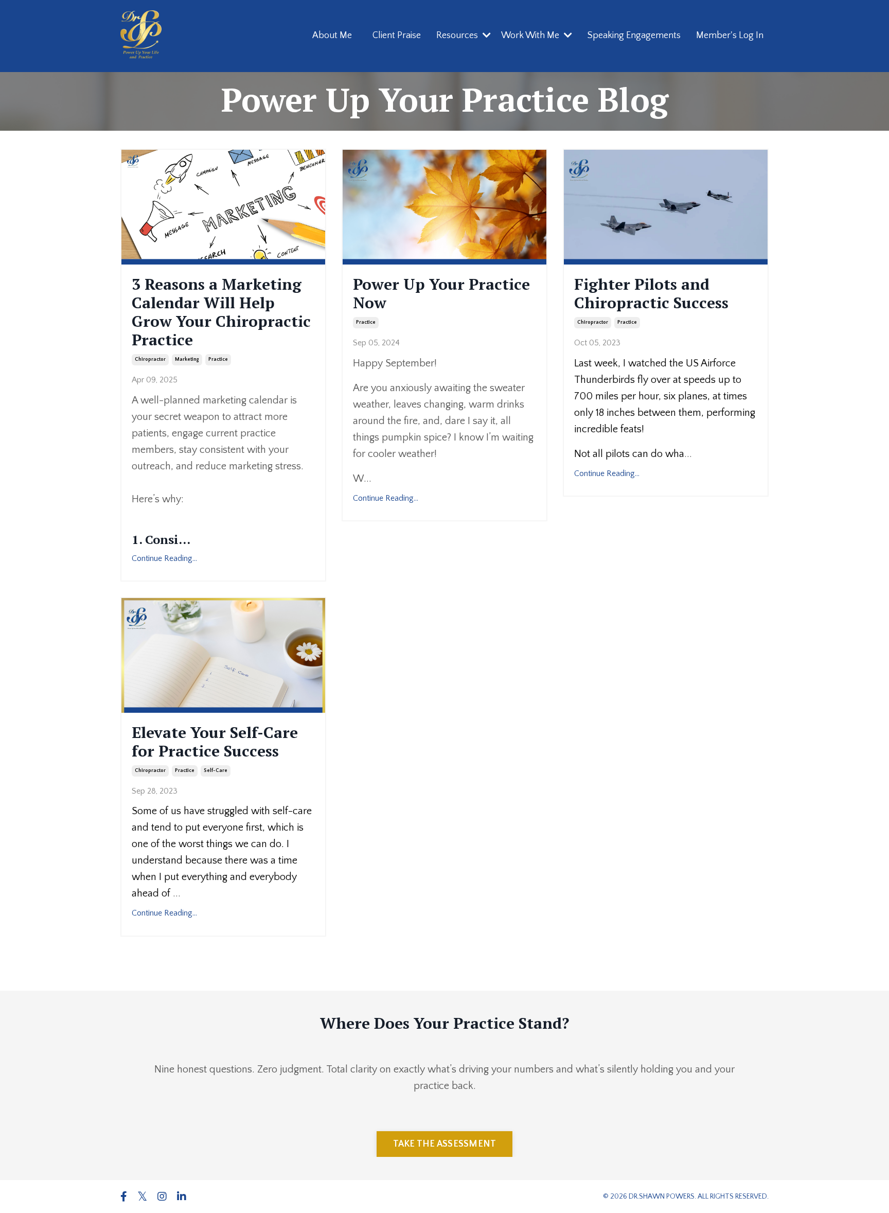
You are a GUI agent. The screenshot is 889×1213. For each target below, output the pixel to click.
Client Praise (396, 35)
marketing (187, 359)
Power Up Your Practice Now (441, 293)
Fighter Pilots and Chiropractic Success (651, 293)
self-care (215, 770)
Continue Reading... (164, 558)
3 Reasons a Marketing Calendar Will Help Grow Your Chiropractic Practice (221, 312)
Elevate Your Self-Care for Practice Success (215, 741)
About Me (332, 35)
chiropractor (150, 359)
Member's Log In (729, 35)
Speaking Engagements (634, 35)
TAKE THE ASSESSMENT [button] (444, 1144)
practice (218, 359)
